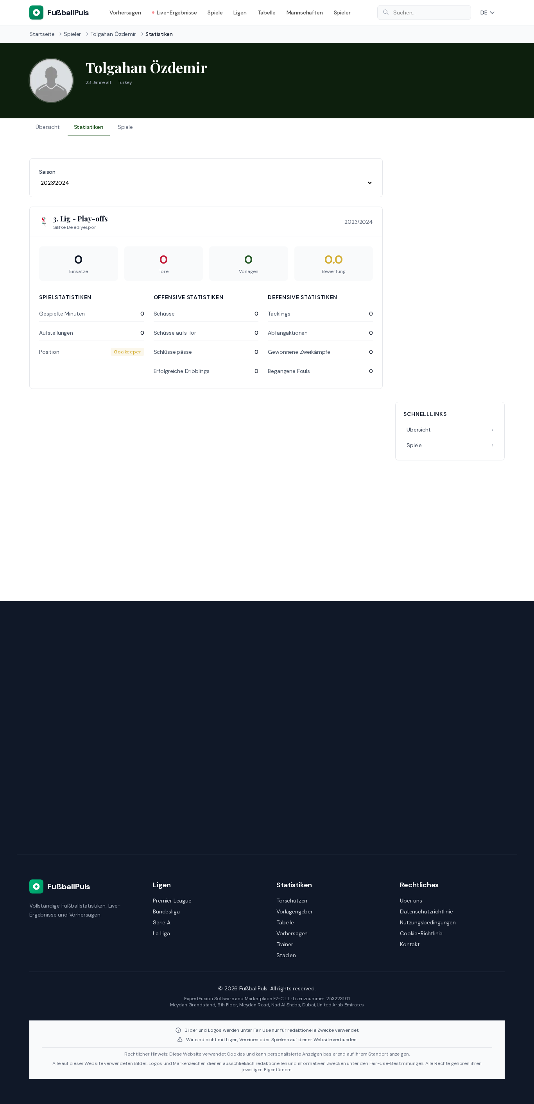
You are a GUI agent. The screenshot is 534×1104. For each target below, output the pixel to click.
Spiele (215, 12)
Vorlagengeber (294, 911)
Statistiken (89, 126)
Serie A (161, 922)
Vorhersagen (125, 12)
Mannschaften (305, 12)
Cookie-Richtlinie (421, 933)
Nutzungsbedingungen (428, 922)
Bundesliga (166, 911)
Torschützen (291, 900)
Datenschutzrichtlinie (426, 911)
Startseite (41, 33)
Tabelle (267, 12)
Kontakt (410, 944)
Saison (47, 171)
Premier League (172, 900)
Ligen (239, 12)
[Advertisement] (450, 275)
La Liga (161, 933)
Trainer (284, 944)
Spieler (342, 12)
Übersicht (48, 126)
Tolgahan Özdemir (113, 33)
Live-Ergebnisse (177, 12)
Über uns (411, 900)
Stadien (286, 955)
